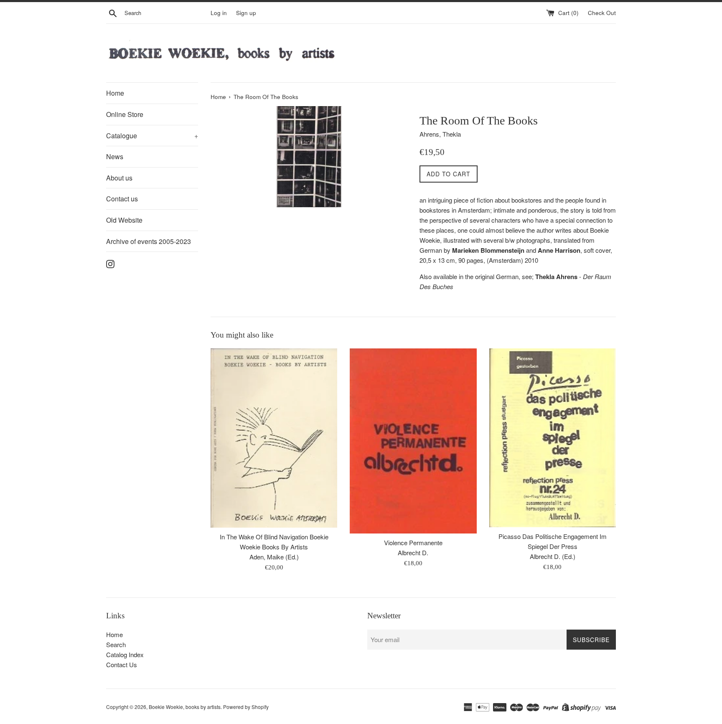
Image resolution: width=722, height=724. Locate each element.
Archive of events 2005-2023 (148, 241)
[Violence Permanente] (413, 440)
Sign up (246, 13)
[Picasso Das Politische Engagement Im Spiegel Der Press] (552, 437)
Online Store (124, 114)
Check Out (602, 13)
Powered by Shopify (246, 706)
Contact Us (121, 664)
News (114, 156)
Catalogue (152, 135)
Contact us (122, 198)
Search (116, 644)
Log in (219, 13)
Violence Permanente (413, 542)
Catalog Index (125, 654)
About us (119, 178)
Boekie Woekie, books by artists (185, 706)
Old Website (124, 220)
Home (115, 93)
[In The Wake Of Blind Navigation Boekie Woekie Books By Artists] (274, 438)
